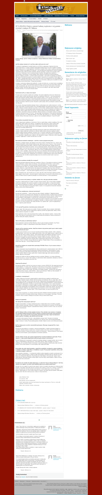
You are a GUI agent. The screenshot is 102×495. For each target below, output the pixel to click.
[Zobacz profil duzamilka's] (76, 141)
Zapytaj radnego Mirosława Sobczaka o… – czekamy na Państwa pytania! (34, 413)
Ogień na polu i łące (70, 58)
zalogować (23, 476)
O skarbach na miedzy (71, 61)
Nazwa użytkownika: (68, 113)
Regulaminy (24, 18)
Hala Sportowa (74, 145)
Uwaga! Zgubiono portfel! (71, 68)
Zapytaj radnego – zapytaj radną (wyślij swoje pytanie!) (27, 21)
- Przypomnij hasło (70, 134)
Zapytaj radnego (55, 30)
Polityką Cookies (49, 485)
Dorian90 (68, 154)
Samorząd (47, 30)
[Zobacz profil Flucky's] (76, 161)
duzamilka (68, 142)
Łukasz (68, 167)
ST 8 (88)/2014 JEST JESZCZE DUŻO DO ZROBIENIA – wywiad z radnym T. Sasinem (36, 408)
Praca (67, 185)
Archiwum (45, 18)
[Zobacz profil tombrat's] (76, 144)
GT (86, 493)
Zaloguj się (80, 130)
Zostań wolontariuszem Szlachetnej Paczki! (75, 66)
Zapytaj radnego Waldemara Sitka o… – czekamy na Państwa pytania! (33, 405)
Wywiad (50, 30)
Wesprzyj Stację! (45, 21)
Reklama (18, 18)
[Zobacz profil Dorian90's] (76, 153)
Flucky (67, 162)
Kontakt (39, 18)
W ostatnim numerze (36, 15)
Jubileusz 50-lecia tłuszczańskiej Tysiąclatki (75, 63)
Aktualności (24, 15)
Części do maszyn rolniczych (72, 180)
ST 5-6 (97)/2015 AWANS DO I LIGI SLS (26, 402)
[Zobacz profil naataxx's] (76, 148)
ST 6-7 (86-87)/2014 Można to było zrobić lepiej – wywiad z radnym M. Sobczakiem (36, 410)
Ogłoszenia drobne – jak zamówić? (39, 481)
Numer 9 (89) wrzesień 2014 (36, 30)
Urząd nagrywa (80, 15)
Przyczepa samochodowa (71, 183)
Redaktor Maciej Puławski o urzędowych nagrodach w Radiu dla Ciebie (76, 96)
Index (17, 15)
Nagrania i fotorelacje (61, 15)
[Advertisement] (43, 395)
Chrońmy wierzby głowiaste (72, 55)
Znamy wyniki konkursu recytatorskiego (74, 50)
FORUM (72, 15)
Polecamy (43, 30)
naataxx (68, 149)
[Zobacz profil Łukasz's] (76, 166)
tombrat (68, 145)
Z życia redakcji (32, 18)
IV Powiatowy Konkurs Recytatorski (74, 53)
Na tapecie (29, 30)
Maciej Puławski (21, 31)
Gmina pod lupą (48, 15)
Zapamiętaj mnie (70, 121)
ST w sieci (52, 21)
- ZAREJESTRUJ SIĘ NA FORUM (73, 133)
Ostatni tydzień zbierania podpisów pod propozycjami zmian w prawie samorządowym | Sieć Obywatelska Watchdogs (76, 93)
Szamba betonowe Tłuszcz (78, 142)
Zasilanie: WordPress (77, 493)
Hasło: (67, 117)
